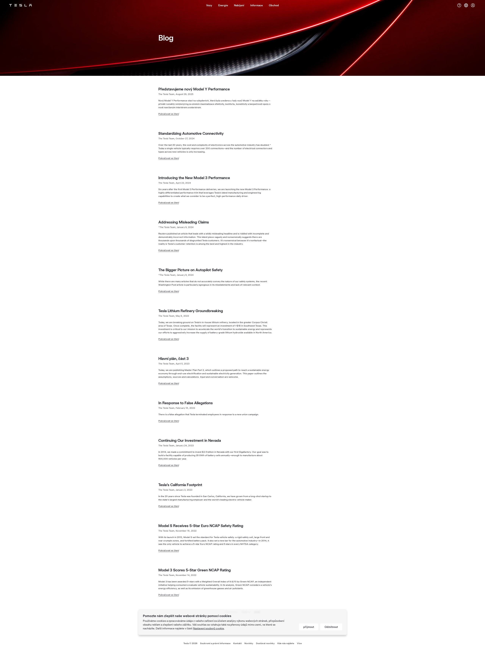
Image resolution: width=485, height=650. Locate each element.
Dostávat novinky (265, 643)
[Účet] (473, 5)
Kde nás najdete (285, 643)
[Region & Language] (466, 5)
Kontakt (237, 643)
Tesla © (190, 643)
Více (299, 643)
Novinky (248, 643)
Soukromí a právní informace (215, 643)
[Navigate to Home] (20, 5)
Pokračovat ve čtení (168, 114)
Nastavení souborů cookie (208, 628)
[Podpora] (459, 5)
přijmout (308, 626)
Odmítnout (331, 626)
